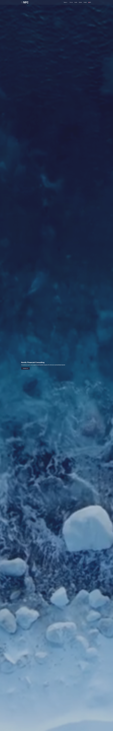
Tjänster (65, 2)
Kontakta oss (25, 368)
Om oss (71, 2)
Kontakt (85, 2)
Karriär (76, 2)
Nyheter (80, 2)
